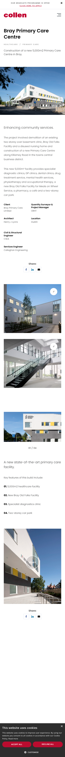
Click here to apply (31, 5)
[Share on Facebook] (26, 271)
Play (32, 562)
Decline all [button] (48, 744)
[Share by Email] (39, 271)
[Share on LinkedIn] (32, 271)
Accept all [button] (16, 744)
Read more (13, 738)
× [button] (61, 726)
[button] (32, 752)
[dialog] (32, 740)
